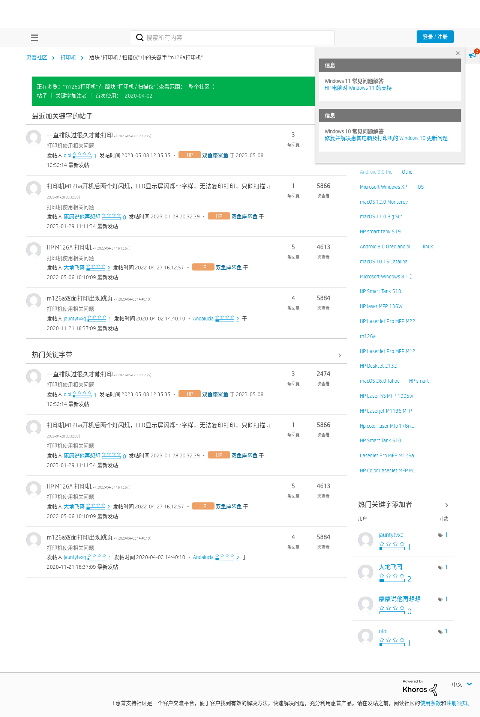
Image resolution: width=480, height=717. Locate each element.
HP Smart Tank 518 (380, 291)
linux (428, 246)
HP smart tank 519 (380, 231)
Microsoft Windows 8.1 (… (387, 276)
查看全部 (186, 116)
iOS (420, 186)
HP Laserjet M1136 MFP (386, 410)
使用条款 (430, 703)
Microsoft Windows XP (383, 186)
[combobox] (232, 37)
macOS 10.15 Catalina (384, 261)
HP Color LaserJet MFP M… (388, 470)
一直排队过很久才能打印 (99, 135)
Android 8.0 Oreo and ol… (387, 246)
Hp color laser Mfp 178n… (387, 425)
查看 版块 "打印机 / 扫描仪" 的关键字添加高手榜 (403, 505)
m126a (368, 336)
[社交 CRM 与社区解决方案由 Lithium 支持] (420, 687)
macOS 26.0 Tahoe (380, 380)
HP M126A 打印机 (88, 247)
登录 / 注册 (435, 36)
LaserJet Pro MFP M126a (387, 455)
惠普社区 (36, 57)
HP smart (419, 380)
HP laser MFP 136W (381, 306)
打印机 (68, 57)
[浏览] (32, 37)
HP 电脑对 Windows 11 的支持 (358, 87)
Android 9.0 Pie (376, 171)
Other (408, 171)
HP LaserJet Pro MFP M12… (389, 351)
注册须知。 (459, 703)
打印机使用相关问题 (70, 145)
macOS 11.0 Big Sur (381, 216)
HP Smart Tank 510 (380, 440)
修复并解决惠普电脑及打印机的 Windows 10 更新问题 (386, 138)
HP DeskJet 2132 (378, 365)
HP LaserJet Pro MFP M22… (389, 321)
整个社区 (199, 86)
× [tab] (458, 53)
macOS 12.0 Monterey (384, 201)
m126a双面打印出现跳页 (99, 298)
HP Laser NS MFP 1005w (386, 395)
